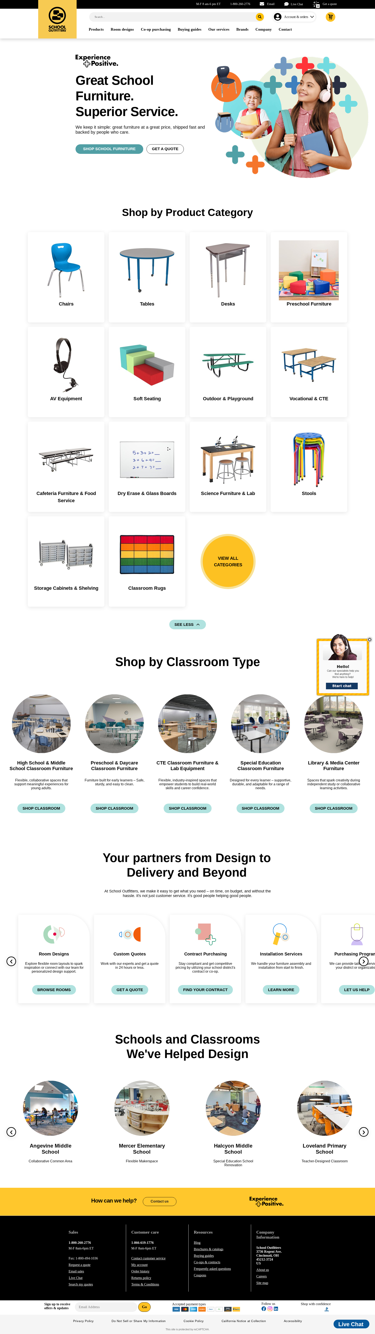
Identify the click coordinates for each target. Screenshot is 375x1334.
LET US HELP (357, 990)
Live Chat (297, 4)
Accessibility (293, 1321)
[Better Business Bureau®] (327, 1309)
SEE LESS (184, 624)
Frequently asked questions (212, 1269)
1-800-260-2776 (240, 4)
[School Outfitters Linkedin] (276, 1309)
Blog (197, 1242)
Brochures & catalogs (208, 1249)
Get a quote (330, 4)
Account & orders (296, 17)
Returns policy (141, 1278)
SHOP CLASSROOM (41, 808)
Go (144, 1307)
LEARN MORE (281, 990)
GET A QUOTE (165, 149)
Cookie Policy (194, 1321)
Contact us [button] (160, 1201)
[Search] (260, 17)
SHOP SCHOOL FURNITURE (109, 149)
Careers (261, 1276)
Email (271, 4)
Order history (140, 1271)
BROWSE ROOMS (54, 990)
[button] (345, 667)
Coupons (200, 1275)
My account (139, 1265)
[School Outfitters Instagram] (270, 1310)
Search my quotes (81, 1284)
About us (262, 1270)
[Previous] (11, 961)
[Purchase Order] (219, 1309)
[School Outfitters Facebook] (264, 1309)
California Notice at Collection (244, 1321)
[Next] (363, 961)
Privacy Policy (83, 1321)
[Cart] (330, 17)
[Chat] (287, 4)
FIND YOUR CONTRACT (205, 990)
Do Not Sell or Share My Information (139, 1321)
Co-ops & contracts (207, 1262)
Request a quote (79, 1265)
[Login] (278, 17)
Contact (148, 1258)
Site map (262, 1283)
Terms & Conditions (145, 1284)
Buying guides (204, 1256)
